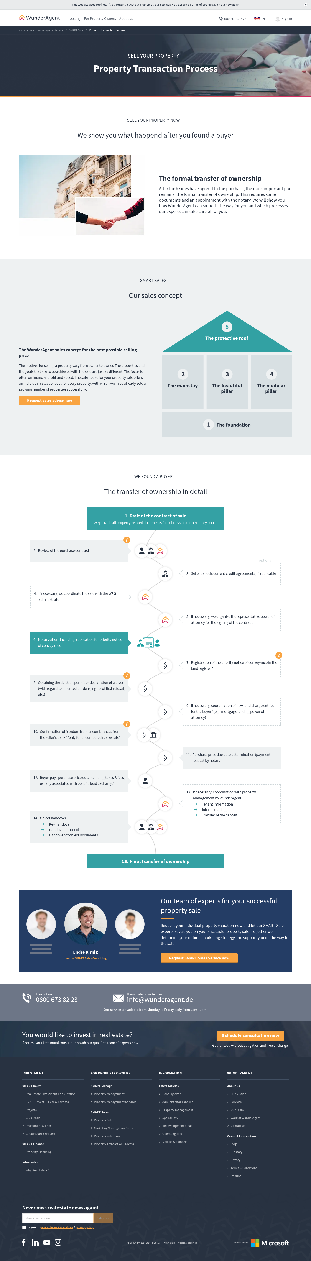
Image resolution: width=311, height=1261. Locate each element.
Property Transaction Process (107, 30)
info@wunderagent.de (160, 1000)
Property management (177, 1110)
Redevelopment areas (177, 1126)
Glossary (236, 1152)
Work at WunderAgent (245, 1118)
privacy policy (85, 1227)
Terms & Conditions (244, 1168)
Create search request (40, 1134)
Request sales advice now (49, 400)
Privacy (235, 1160)
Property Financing (38, 1152)
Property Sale (103, 1120)
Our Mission (238, 1094)
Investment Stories (38, 1126)
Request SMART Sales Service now (199, 958)
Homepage (43, 30)
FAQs (234, 1144)
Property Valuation (107, 1136)
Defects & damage (174, 1142)
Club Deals (33, 1118)
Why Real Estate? (37, 1170)
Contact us (238, 1126)
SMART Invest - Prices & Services (47, 1102)
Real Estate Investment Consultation (51, 1094)
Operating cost (172, 1134)
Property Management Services (115, 1102)
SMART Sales (76, 30)
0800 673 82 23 (235, 18)
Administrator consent (177, 1102)
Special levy (170, 1118)
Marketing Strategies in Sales (113, 1128)
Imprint (236, 1176)
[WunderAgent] (39, 18)
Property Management (109, 1094)
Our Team (237, 1110)
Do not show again (227, 5)
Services (59, 30)
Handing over (171, 1094)
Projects (31, 1110)
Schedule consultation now (250, 1035)
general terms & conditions (56, 1227)
